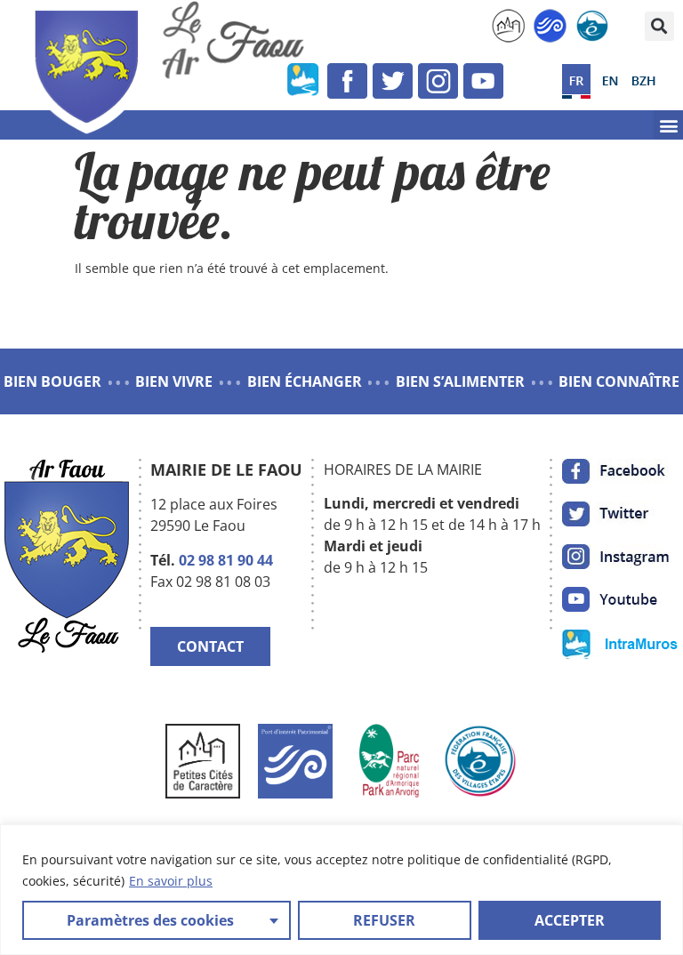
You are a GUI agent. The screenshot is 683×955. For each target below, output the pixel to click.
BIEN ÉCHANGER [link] (304, 381)
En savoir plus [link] (171, 880)
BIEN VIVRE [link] (174, 381)
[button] (659, 26)
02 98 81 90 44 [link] (226, 560)
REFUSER (384, 920)
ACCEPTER (569, 920)
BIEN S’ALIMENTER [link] (460, 381)
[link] (508, 26)
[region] (341, 889)
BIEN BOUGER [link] (52, 381)
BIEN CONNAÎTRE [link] (618, 381)
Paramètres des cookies (150, 920)
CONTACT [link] (210, 646)
